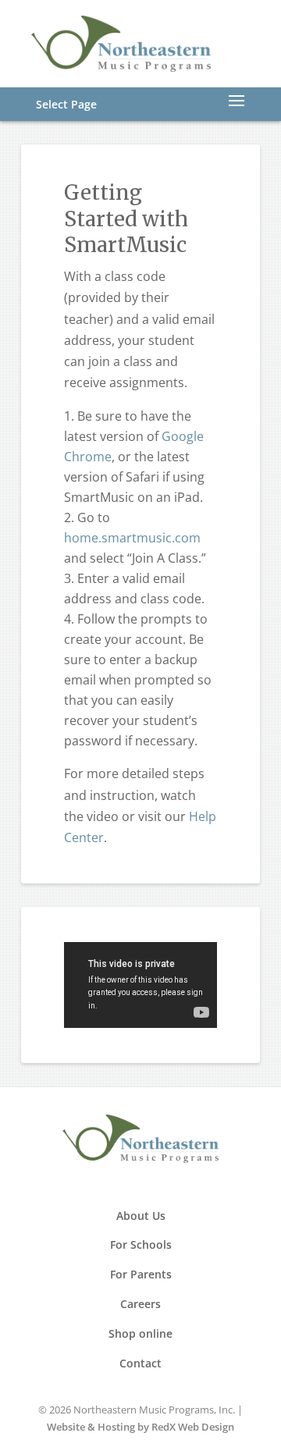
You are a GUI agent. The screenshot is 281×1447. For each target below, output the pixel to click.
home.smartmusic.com (132, 537)
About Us (140, 1215)
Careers (140, 1303)
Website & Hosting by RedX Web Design (140, 1427)
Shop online (140, 1333)
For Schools (141, 1244)
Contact (140, 1363)
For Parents (141, 1274)
